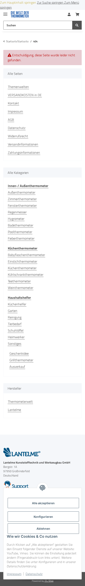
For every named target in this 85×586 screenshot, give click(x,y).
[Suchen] (77, 25)
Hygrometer (16, 218)
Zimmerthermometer (22, 198)
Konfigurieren (43, 516)
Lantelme (14, 409)
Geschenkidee (19, 353)
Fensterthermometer (22, 205)
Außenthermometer (21, 192)
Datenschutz (34, 574)
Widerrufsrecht (18, 136)
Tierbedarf (14, 323)
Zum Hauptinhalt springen (18, 2)
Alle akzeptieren (43, 503)
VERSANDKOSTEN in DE (25, 94)
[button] (69, 14)
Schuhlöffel (16, 330)
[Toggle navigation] (5, 12)
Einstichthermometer (22, 261)
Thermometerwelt (20, 401)
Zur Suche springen (50, 2)
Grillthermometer (21, 360)
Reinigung (14, 317)
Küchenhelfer (17, 304)
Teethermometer (19, 281)
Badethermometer (20, 225)
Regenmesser (17, 212)
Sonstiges (14, 343)
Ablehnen (43, 528)
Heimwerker (16, 337)
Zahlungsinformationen (24, 152)
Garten (12, 310)
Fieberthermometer (21, 238)
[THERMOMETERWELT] (20, 14)
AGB (11, 119)
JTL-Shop (49, 581)
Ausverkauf (17, 366)
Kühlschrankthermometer (25, 274)
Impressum (14, 574)
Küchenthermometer (22, 267)
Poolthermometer (20, 231)
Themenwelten (18, 86)
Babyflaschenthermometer (26, 254)
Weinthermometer (20, 287)
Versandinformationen (23, 144)
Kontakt (13, 103)
